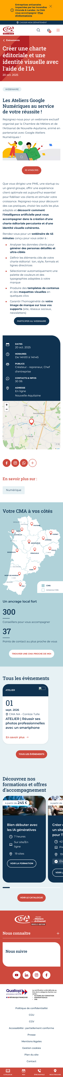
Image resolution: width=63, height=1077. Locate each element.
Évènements (13, 40)
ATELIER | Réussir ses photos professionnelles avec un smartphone (25, 723)
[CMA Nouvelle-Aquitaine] (9, 30)
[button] (31, 422)
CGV (31, 1021)
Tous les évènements (31, 754)
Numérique (13, 490)
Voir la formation (23, 864)
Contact (31, 1061)
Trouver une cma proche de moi (31, 653)
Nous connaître (16, 933)
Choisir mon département (33, 22)
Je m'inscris (31, 170)
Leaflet (58, 448)
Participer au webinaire (31, 321)
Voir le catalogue (31, 897)
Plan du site (31, 1054)
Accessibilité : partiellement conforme (31, 1028)
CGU (31, 1014)
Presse (32, 1034)
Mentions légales (32, 1041)
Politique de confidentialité (31, 1008)
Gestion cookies (31, 1048)
